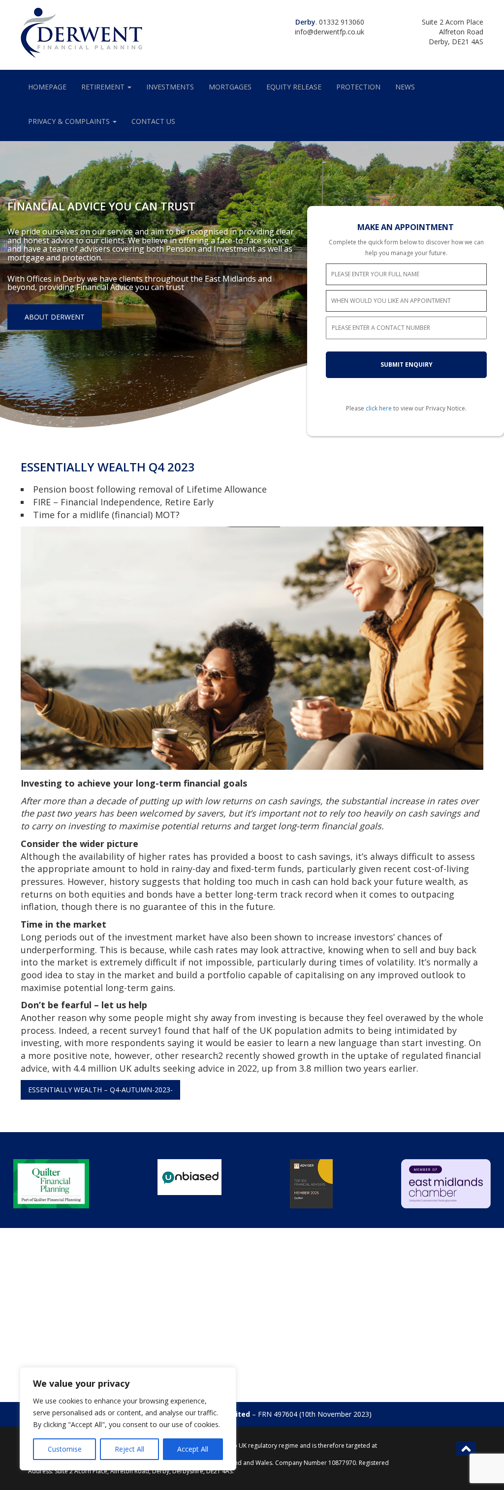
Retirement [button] (103, 86)
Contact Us (153, 121)
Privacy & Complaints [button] (70, 121)
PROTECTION (358, 86)
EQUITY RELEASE (293, 86)
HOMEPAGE (47, 86)
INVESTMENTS (170, 86)
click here (379, 408)
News (405, 86)
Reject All (129, 1449)
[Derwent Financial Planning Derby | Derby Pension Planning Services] (82, 31)
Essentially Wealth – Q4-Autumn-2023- (100, 1089)
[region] (128, 1418)
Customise (65, 1449)
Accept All (192, 1449)
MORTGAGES (230, 86)
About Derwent (55, 316)
